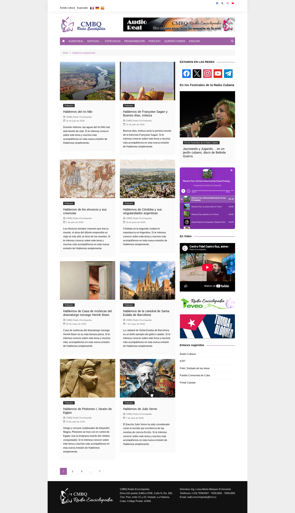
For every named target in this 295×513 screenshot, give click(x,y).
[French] (92, 8)
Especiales (82, 7)
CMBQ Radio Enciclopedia (79, 117)
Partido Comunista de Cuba (195, 375)
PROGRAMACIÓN (134, 41)
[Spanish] (102, 8)
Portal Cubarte (188, 382)
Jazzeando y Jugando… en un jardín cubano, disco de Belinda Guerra (204, 152)
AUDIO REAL (76, 41)
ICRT (183, 361)
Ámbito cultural (67, 7)
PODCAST (155, 41)
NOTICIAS (93, 41)
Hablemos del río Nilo (77, 111)
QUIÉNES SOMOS (174, 41)
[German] (97, 8)
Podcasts (69, 105)
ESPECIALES (113, 41)
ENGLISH (194, 41)
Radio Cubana (188, 354)
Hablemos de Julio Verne (140, 409)
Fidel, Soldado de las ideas (195, 368)
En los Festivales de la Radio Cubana (201, 143)
